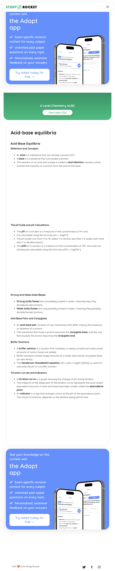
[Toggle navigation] (107, 6)
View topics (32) (57, 112)
